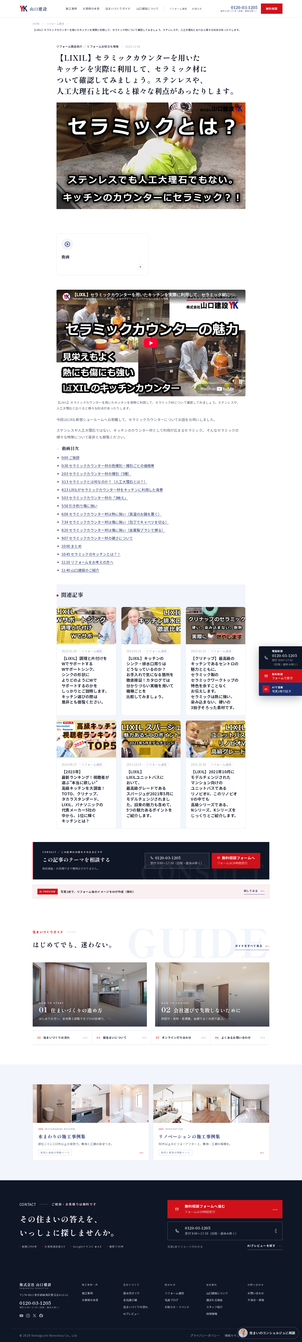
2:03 (96, 473)
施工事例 (87, 1293)
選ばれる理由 (214, 1300)
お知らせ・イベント (177, 1307)
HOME (36, 23)
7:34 (115, 521)
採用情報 (211, 1314)
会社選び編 (130, 1300)
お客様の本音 (90, 1300)
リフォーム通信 (178, 8)
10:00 (71, 546)
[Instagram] (28, 1316)
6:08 (111, 513)
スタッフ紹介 (214, 1307)
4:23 (112, 489)
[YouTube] (21, 1316)
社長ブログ (172, 1300)
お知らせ (197, 8)
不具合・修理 (256, 1300)
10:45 (91, 554)
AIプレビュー (131, 1314)
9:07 (97, 538)
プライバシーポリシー (205, 1335)
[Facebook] (41, 1316)
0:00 (70, 457)
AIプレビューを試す (264, 1246)
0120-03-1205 (35, 1303)
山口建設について (217, 1293)
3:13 (104, 481)
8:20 (113, 530)
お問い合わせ (256, 1293)
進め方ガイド (131, 1293)
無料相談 (272, 8)
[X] (34, 1316)
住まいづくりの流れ (135, 1307)
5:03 (94, 497)
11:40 (80, 570)
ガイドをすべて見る (252, 946)
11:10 (87, 562)
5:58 (79, 505)
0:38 (107, 465)
